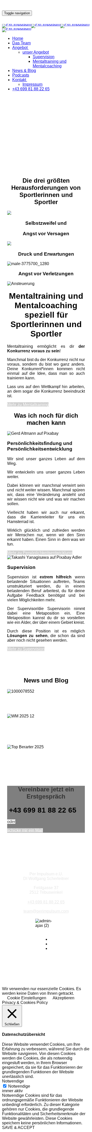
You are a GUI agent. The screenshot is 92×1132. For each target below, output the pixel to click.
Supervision (43, 57)
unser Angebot (35, 52)
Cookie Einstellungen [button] (26, 998)
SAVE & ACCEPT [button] (18, 1127)
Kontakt (19, 80)
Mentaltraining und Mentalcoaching (49, 63)
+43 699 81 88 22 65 (31, 89)
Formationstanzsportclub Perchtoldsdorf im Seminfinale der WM (44, 731)
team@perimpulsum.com (46, 911)
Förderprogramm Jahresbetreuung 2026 (34, 704)
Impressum (32, 84)
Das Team (21, 43)
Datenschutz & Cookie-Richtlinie (46, 980)
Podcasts (20, 75)
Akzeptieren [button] (63, 998)
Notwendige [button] (13, 1081)
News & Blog (24, 70)
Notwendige (19, 1086)
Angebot (20, 47)
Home (17, 38)
